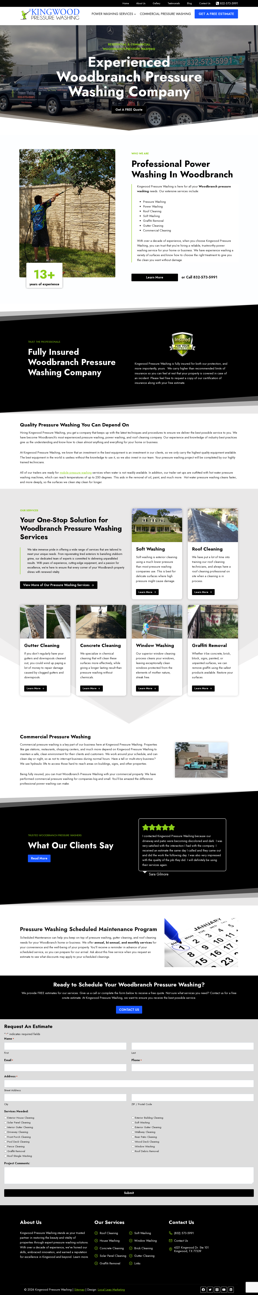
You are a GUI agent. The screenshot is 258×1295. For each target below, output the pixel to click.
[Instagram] (217, 1290)
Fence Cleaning (16, 1146)
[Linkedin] (231, 1290)
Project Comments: (17, 1163)
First (6, 1053)
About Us (140, 3)
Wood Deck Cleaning (147, 1142)
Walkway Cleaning (145, 1132)
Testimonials (174, 3)
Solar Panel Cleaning (19, 1122)
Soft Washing (142, 1122)
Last (133, 1053)
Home (126, 3)
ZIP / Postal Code (141, 1104)
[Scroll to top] (249, 1280)
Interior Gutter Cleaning (20, 1127)
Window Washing (145, 1146)
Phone (136, 1060)
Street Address (12, 1090)
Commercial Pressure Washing (165, 14)
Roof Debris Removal (147, 1151)
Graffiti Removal (16, 1151)
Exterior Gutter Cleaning (148, 1127)
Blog (189, 3)
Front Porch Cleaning (19, 1137)
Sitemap (79, 1289)
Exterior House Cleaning (20, 1118)
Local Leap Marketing (111, 1289)
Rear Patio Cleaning (146, 1137)
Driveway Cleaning (17, 1132)
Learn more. (81, 1257)
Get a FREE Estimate (216, 13)
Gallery (156, 3)
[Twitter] (210, 1290)
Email (8, 1060)
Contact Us (204, 3)
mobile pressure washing (76, 472)
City (6, 1104)
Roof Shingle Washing (19, 1156)
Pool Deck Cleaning (18, 1142)
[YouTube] (224, 1290)
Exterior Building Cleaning (149, 1118)
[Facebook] (203, 1290)
